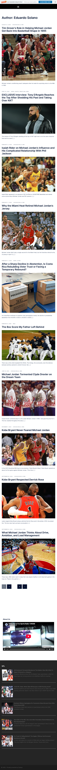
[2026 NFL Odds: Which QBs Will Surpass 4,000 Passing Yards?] (7, 691)
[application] (28, 636)
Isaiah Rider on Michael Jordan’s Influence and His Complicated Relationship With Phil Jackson (28, 150)
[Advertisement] (14, 604)
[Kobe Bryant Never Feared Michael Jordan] (28, 449)
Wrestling (23, 91)
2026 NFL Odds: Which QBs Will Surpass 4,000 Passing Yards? (32, 686)
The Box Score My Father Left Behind (23, 326)
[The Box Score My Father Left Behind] (28, 345)
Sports (17, 91)
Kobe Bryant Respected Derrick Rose (23, 479)
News (12, 91)
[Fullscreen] (52, 649)
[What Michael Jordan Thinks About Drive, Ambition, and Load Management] (28, 556)
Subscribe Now (45, 2)
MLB (14, 323)
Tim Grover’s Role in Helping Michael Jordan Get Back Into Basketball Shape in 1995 (27, 29)
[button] (28, 2)
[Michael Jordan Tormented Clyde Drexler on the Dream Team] (28, 398)
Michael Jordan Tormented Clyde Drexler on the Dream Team (27, 376)
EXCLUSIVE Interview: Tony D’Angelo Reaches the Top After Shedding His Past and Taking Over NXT (28, 97)
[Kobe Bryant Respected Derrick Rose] (28, 500)
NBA (22, 24)
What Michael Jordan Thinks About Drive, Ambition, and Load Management (25, 534)
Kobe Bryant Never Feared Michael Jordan (26, 430)
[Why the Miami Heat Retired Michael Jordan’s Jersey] (28, 230)
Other (18, 260)
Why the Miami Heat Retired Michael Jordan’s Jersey (27, 207)
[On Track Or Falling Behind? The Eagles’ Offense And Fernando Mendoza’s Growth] (7, 741)
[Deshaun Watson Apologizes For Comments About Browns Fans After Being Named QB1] (7, 708)
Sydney (20, 767)
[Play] (5, 649)
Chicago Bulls (16, 24)
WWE (27, 91)
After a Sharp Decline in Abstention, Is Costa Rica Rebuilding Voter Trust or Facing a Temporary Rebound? (27, 266)
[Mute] (50, 649)
